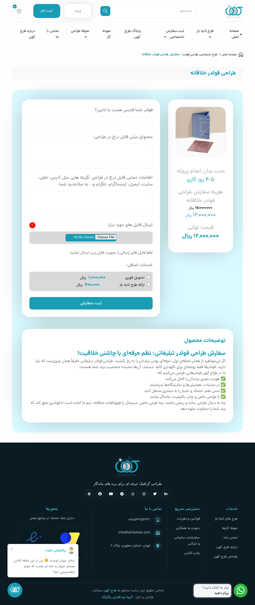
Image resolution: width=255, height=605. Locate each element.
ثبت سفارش (91, 303)
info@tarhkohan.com (134, 532)
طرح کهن (110, 590)
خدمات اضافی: (139, 265)
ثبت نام (47, 11)
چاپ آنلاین (192, 553)
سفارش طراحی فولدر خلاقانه (161, 54)
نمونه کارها (230, 528)
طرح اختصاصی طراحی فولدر (200, 54)
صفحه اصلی (234, 34)
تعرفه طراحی (80, 31)
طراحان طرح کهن (226, 556)
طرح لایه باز (205, 31)
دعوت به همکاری (188, 528)
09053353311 (139, 520)
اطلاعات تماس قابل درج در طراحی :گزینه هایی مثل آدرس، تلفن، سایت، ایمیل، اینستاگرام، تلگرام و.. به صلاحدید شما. (95, 181)
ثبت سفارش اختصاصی (175, 34)
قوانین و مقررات (188, 519)
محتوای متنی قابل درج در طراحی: (123, 137)
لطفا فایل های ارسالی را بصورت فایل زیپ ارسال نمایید (111, 253)
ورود (77, 11)
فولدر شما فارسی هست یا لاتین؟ (124, 110)
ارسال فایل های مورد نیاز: (130, 225)
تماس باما (231, 537)
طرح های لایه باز (226, 519)
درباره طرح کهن (227, 547)
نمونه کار (107, 34)
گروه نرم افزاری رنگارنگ (117, 597)
